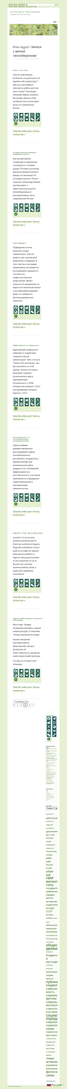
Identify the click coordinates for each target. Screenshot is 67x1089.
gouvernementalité (55, 831)
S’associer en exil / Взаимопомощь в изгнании (51, 751)
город (49, 884)
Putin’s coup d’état (20, 70)
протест (50, 978)
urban (49, 871)
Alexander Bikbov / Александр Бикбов (25, 12)
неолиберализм (54, 932)
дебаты (49, 898)
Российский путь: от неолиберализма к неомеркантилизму (21, 439)
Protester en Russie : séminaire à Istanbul (51, 761)
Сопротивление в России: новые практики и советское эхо (51, 774)
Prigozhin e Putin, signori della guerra (28, 533)
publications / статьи (50, 794)
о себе (15, 5)
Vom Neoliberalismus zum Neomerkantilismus (50, 778)
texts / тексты (21, 5)
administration (53, 818)
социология (53, 1021)
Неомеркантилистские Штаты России (50, 766)
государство (53, 888)
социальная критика (54, 997)
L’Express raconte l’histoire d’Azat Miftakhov (51, 749)
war (48, 874)
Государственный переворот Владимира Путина (25, 153)
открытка (49, 952)
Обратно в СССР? (49, 764)
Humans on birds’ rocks (49, 781)
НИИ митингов (53, 879)
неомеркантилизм (53, 935)
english (10, 5)
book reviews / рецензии (50, 797)
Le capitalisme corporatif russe (50, 756)
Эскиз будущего (19, 243)
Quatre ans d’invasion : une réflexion (51, 755)
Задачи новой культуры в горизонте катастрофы (28, 619)
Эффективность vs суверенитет (26, 345)
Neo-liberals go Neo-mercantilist (50, 772)
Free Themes (57, 1086)
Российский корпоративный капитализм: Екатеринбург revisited (51, 758)
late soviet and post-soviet (50, 838)
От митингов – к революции (50, 762)
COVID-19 (49, 821)
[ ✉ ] (46, 800)
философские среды (55, 1073)
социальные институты (54, 1003)
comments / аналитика (50, 796)
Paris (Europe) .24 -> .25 (49, 769)
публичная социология (55, 983)
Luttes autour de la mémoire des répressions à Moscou (50, 753)
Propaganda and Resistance (50, 776)
